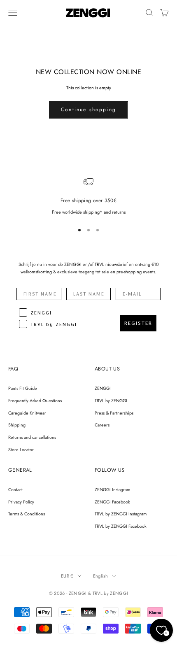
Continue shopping (88, 109)
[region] (88, 196)
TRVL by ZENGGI (111, 400)
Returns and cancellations (32, 437)
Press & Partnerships (114, 413)
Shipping (17, 425)
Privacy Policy (21, 502)
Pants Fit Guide (22, 388)
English (100, 576)
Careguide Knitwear (27, 413)
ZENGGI (103, 388)
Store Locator (21, 449)
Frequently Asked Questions (35, 400)
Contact (15, 489)
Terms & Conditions (26, 513)
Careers (102, 425)
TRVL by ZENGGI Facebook (121, 526)
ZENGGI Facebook (112, 502)
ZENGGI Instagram (112, 489)
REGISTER (138, 323)
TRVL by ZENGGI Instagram (121, 513)
